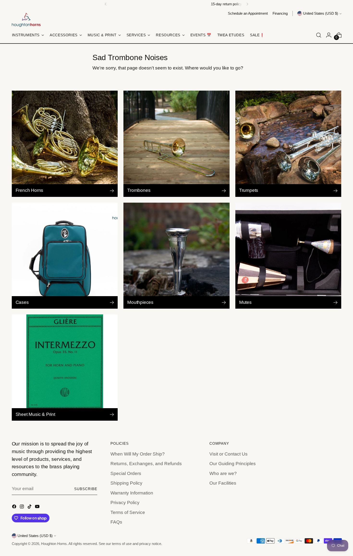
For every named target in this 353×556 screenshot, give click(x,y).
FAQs (116, 522)
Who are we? (223, 473)
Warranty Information (131, 492)
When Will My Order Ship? (137, 453)
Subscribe (85, 489)
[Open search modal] (318, 35)
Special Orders (125, 473)
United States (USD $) (320, 13)
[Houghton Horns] (26, 20)
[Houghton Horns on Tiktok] (30, 507)
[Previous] (105, 4)
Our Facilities (222, 483)
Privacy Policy (125, 502)
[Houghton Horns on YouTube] (38, 507)
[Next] (247, 4)
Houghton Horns (54, 544)
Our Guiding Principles (232, 463)
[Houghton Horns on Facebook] (15, 507)
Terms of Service (127, 512)
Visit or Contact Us (228, 453)
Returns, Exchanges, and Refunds (146, 463)
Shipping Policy (126, 483)
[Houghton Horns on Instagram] (22, 507)
